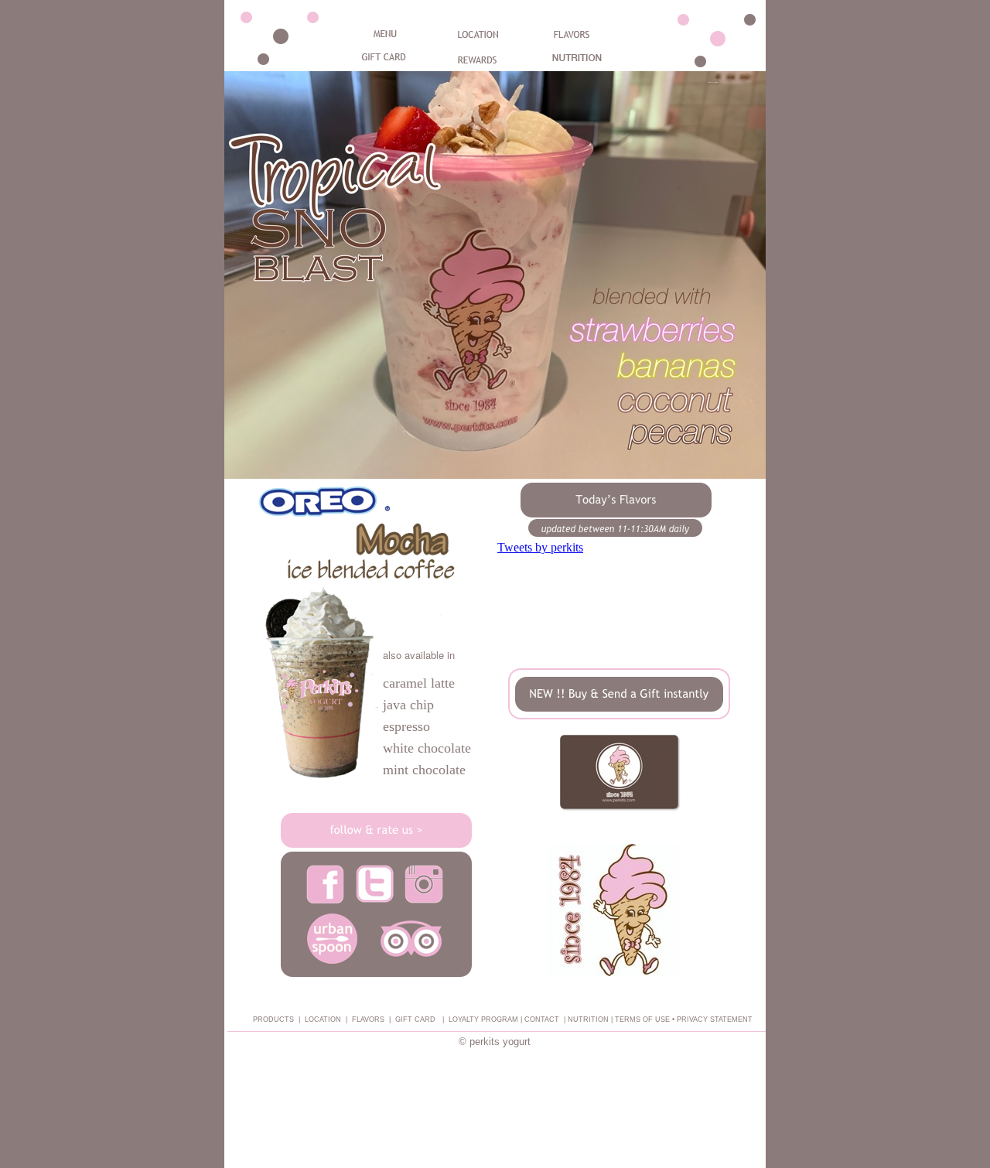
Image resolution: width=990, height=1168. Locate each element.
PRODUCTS (273, 1019)
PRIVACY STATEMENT (715, 1019)
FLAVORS (368, 1019)
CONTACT (541, 1019)
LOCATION (323, 1019)
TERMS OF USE (642, 1019)
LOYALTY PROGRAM (485, 1019)
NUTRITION (588, 1019)
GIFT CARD (415, 1019)
